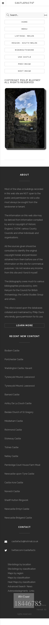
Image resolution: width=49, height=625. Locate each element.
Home (25, 22)
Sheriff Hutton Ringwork (16, 500)
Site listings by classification (22, 569)
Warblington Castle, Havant (18, 368)
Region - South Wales (24, 43)
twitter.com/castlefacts (23, 550)
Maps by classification (19, 577)
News (29, 586)
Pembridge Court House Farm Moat (22, 465)
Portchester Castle (13, 359)
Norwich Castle (12, 491)
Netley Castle (11, 456)
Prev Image (24, 64)
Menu (25, 29)
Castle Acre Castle (13, 482)
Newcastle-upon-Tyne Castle (19, 473)
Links (31, 591)
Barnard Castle (11, 394)
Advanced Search (17, 586)
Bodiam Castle (11, 350)
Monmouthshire (24, 50)
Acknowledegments (18, 591)
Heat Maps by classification (21, 582)
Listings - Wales (24, 36)
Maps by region (15, 573)
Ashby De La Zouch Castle (17, 403)
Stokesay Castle (12, 438)
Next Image (24, 71)
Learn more (24, 325)
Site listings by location (19, 564)
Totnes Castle (11, 447)
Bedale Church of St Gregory (18, 412)
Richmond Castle (13, 429)
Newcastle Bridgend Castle (18, 517)
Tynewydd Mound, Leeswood (19, 377)
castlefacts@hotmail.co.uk (25, 541)
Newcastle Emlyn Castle (16, 509)
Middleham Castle (13, 421)
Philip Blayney (30, 80)
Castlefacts (24, 3)
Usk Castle (24, 57)
